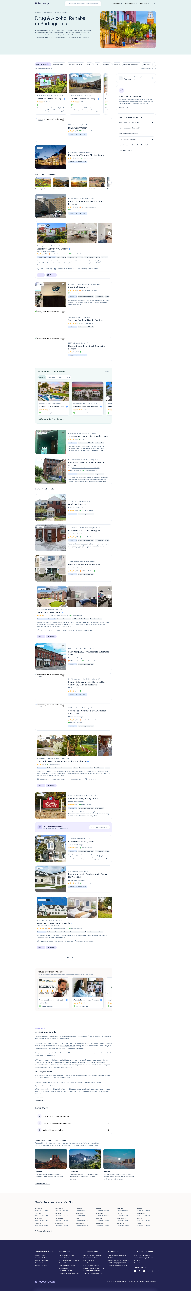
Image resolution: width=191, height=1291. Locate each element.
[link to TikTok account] (149, 1271)
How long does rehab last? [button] (128, 134)
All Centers (38, 12)
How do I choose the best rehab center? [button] (133, 145)
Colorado (74, 1172)
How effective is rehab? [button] (127, 139)
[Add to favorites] (63, 120)
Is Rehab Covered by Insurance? (118, 1260)
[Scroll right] (154, 64)
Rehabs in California (41, 1258)
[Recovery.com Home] (44, 3)
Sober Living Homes (66, 1263)
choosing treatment (67, 1046)
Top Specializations (90, 1251)
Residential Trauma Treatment (93, 1268)
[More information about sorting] (155, 68)
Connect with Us (140, 1267)
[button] (48, 68)
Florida (60, 377)
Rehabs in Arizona (41, 1265)
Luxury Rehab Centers (66, 1255)
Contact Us (138, 1263)
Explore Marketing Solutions (143, 1258)
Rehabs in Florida (40, 1255)
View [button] (39, 275)
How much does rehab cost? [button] (129, 128)
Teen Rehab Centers (90, 1263)
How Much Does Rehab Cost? (118, 1265)
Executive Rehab (88, 1260)
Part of (46, 251)
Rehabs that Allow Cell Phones (69, 1273)
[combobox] (83, 3)
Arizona (39, 1172)
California (51, 377)
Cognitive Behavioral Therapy (69, 1260)
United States (48, 12)
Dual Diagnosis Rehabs (91, 1265)
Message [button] (52, 275)
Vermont (56, 12)
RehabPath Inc (122, 1281)
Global (67, 377)
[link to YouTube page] (144, 1271)
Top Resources (113, 1251)
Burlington (50, 489)
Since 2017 (145, 99)
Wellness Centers (64, 1268)
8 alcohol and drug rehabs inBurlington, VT (50, 32)
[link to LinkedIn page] (139, 1271)
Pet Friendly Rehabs (65, 1271)
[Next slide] (107, 94)
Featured (42, 377)
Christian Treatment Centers (92, 1273)
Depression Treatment (90, 1258)
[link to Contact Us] (135, 1271)
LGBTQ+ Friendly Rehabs (67, 1265)
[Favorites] (154, 4)
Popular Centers (65, 1251)
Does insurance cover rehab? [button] (129, 122)
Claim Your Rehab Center (142, 1255)
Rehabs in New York (41, 1260)
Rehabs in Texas (40, 1263)
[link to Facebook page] (158, 1271)
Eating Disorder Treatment (92, 1255)
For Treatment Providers (143, 1251)
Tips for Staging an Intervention (118, 1263)
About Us (137, 1260)
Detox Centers (64, 1258)
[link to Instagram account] (153, 1271)
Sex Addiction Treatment (91, 1271)
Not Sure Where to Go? (44, 1251)
